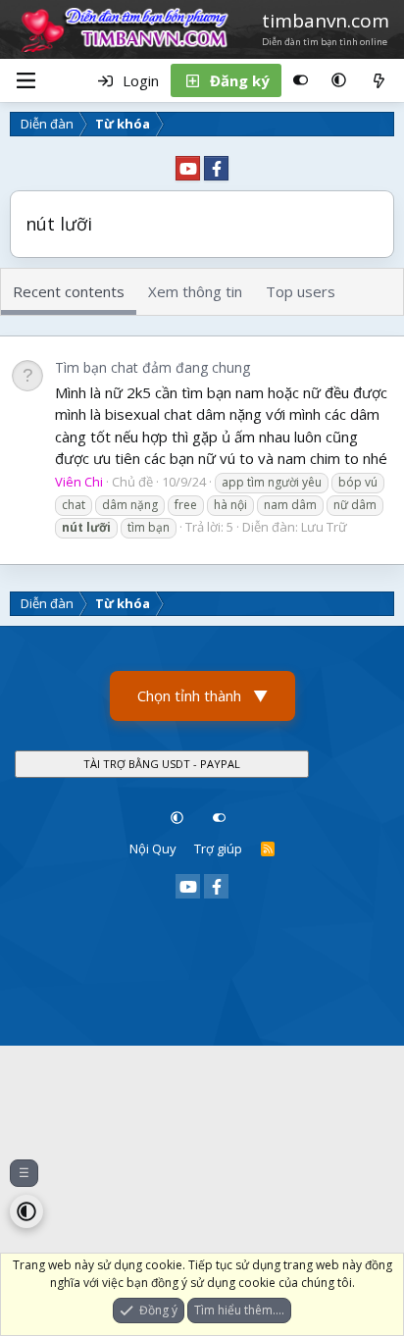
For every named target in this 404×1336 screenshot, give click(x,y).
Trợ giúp (218, 848)
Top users (300, 291)
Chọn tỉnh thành (202, 695)
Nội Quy (153, 848)
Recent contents (69, 291)
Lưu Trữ (324, 527)
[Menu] (25, 80)
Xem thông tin (195, 291)
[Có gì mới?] (379, 80)
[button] (339, 80)
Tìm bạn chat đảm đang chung (152, 367)
